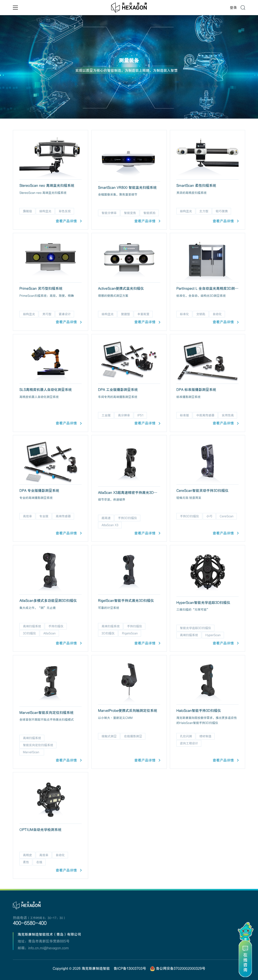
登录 (233, 8)
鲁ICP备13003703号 (130, 968)
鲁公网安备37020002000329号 (180, 968)
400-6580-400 (30, 923)
